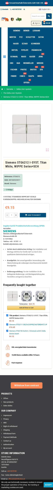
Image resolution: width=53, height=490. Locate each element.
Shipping (6, 430)
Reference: (9, 176)
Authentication (8, 444)
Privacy (6, 419)
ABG (5, 423)
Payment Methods (10, 437)
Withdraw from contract (26, 385)
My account (7, 448)
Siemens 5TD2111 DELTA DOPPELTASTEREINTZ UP (28, 325)
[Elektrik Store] (11, 19)
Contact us (7, 441)
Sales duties (7, 406)
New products (8, 402)
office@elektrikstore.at (16, 479)
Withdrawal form (9, 434)
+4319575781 (12, 471)
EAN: (6, 180)
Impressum (7, 415)
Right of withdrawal (10, 426)
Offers (5, 398)
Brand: (7, 183)
